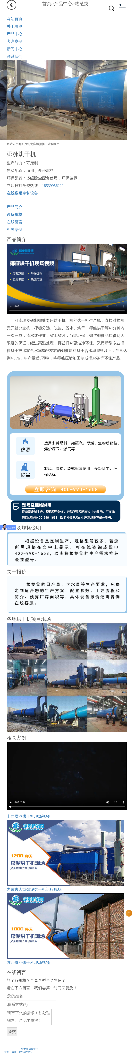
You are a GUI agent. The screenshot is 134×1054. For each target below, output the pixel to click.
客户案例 (14, 41)
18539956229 (53, 186)
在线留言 (14, 222)
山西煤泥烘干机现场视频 (28, 816)
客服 (14, 1052)
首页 (46, 3)
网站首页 (14, 19)
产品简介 (14, 207)
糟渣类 (82, 3)
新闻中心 (14, 49)
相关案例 (14, 229)
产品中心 (63, 3)
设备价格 (14, 214)
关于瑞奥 (14, 26)
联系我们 (14, 56)
